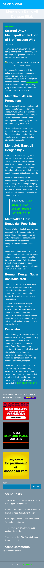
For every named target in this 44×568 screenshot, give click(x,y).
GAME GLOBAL (25, 565)
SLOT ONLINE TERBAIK (27, 383)
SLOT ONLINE (9, 26)
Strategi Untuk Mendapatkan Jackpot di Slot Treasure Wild (21, 35)
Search (6, 483)
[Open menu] (39, 4)
